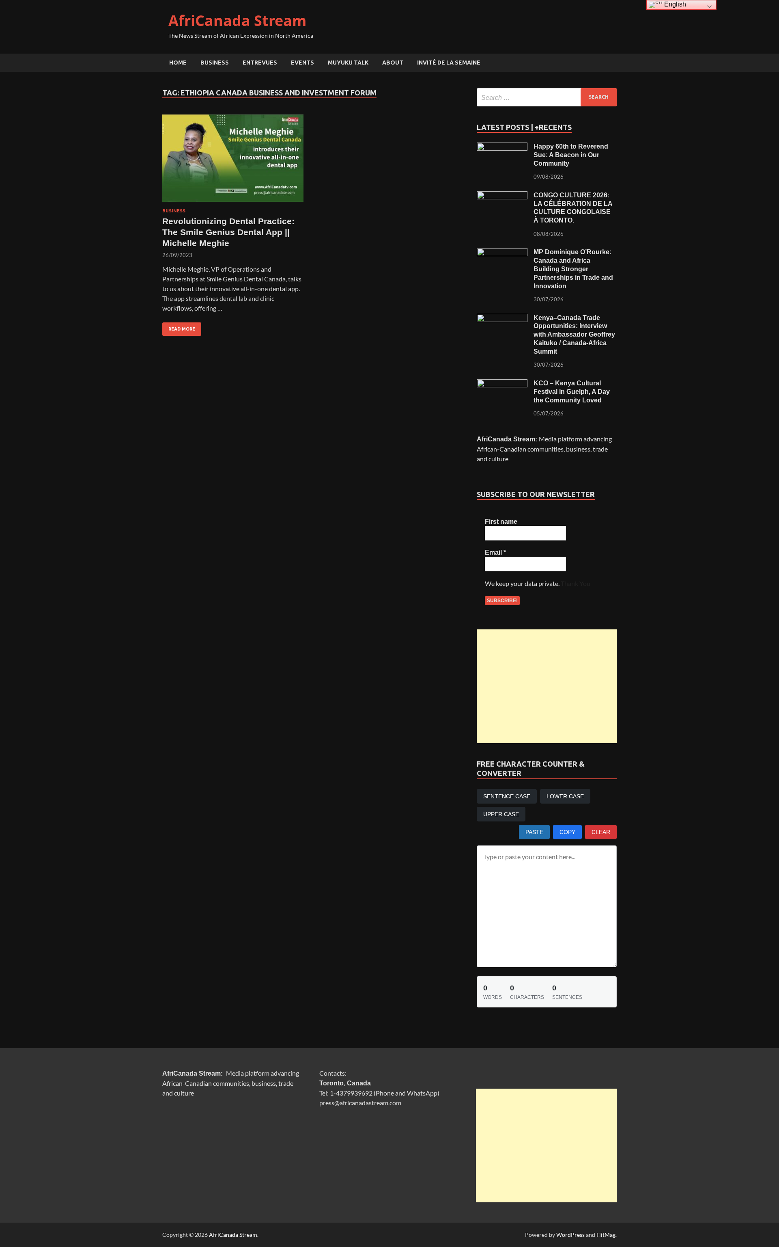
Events (302, 62)
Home (178, 62)
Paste (534, 832)
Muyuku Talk (348, 62)
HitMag (605, 1234)
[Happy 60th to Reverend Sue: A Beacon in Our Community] (502, 147)
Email (495, 552)
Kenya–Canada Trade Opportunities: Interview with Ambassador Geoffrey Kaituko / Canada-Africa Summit (574, 334)
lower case (565, 796)
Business (214, 62)
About (392, 62)
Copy (567, 832)
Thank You (575, 583)
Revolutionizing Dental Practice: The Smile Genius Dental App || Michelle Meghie (228, 232)
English (674, 4)
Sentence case (506, 796)
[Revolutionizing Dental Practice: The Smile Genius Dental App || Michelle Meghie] (232, 158)
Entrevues (260, 62)
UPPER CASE (501, 814)
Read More (178, 326)
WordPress (570, 1234)
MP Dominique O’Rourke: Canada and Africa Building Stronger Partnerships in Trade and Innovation (573, 269)
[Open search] (613, 63)
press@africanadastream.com (360, 1103)
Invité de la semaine (448, 62)
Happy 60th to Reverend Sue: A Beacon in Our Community (571, 155)
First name (501, 521)
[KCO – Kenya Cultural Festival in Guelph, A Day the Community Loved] (502, 384)
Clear (601, 832)
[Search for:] (547, 97)
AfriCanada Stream (237, 20)
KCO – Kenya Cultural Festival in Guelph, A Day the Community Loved (572, 392)
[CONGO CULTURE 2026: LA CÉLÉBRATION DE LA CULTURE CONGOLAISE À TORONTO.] (502, 196)
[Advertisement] (547, 686)
